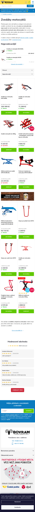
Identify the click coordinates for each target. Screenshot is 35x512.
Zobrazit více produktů (17, 64)
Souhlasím (17, 507)
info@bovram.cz (19, 441)
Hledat (30, 6)
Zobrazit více (17, 390)
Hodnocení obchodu (17, 341)
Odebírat (29, 411)
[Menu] (33, 2)
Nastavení (17, 502)
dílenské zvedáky (24, 38)
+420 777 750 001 (19, 443)
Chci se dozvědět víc (17, 330)
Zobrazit (9, 150)
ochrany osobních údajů (11, 415)
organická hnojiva (16, 40)
